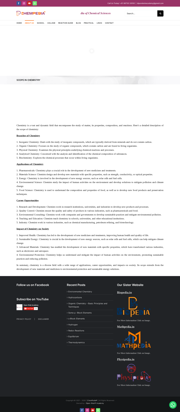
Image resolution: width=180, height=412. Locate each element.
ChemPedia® (92, 400)
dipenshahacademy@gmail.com (150, 3)
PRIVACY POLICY (24, 319)
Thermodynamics (76, 342)
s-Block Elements (76, 318)
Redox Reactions (76, 330)
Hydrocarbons (75, 297)
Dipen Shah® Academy (95, 403)
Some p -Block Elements (80, 313)
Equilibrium (73, 336)
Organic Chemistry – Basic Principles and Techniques (87, 305)
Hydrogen (73, 324)
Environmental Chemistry (80, 291)
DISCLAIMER (43, 319)
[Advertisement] (90, 103)
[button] (173, 405)
